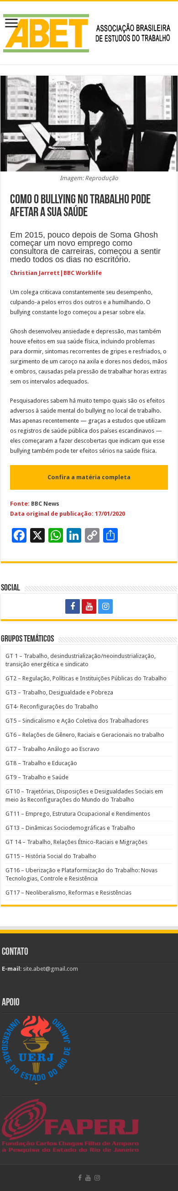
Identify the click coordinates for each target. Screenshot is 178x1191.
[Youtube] (89, 606)
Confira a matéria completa (89, 477)
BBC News (45, 503)
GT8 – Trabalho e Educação (41, 763)
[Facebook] (72, 606)
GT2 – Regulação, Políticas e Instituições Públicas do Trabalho (86, 678)
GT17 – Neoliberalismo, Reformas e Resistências (68, 892)
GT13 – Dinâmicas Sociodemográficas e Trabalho (70, 827)
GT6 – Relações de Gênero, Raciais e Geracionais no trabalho (84, 734)
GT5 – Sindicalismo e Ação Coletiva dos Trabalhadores (76, 720)
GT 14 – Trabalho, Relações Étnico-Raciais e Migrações (76, 842)
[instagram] (105, 606)
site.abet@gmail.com (49, 968)
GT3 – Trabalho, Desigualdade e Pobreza (59, 692)
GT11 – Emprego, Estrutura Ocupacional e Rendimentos (77, 813)
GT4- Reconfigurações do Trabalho (51, 706)
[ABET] (89, 31)
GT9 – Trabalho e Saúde (36, 777)
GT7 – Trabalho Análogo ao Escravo (52, 749)
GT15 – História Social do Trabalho (50, 856)
